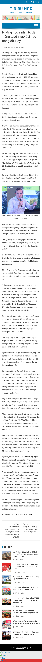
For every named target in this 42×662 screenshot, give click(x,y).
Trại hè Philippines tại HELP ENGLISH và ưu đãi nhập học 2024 (26, 612)
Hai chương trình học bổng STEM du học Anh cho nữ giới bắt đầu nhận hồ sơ (26, 600)
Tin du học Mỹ (27, 515)
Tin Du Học (21, 8)
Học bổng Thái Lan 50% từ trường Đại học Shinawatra (26, 578)
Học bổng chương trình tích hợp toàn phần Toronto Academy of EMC (25, 566)
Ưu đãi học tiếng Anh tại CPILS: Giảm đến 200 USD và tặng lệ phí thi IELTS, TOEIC (26, 554)
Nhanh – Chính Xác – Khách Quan (21, 12)
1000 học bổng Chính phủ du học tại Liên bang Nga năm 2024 (26, 633)
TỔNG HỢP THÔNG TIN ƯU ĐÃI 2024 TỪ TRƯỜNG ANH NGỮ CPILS (26, 622)
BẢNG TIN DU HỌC (17, 515)
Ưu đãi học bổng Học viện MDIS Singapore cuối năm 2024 (25, 588)
